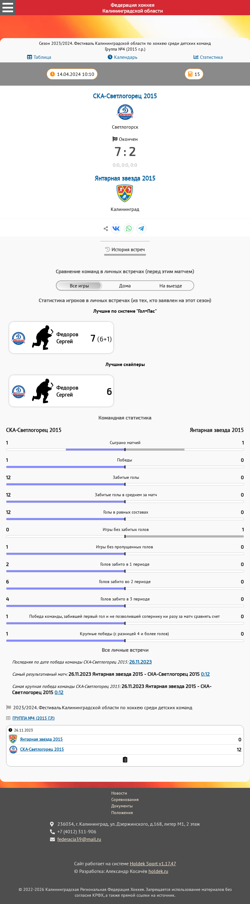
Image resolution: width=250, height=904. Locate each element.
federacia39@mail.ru (79, 839)
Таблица (42, 57)
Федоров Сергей (67, 338)
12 (239, 749)
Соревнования (125, 799)
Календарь (125, 57)
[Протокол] (125, 759)
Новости (119, 793)
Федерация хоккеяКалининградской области (132, 7)
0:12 (205, 674)
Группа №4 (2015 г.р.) (33, 718)
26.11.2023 (140, 661)
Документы (122, 806)
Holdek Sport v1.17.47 (153, 863)
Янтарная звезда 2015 (125, 178)
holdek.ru (158, 871)
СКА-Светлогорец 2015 (125, 96)
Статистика (211, 57)
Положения (122, 812)
